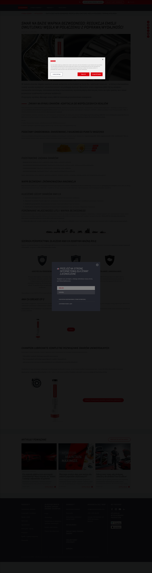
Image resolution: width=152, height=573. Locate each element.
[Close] (103, 59)
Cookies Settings (56, 74)
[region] (76, 68)
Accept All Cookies (96, 74)
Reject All (83, 74)
